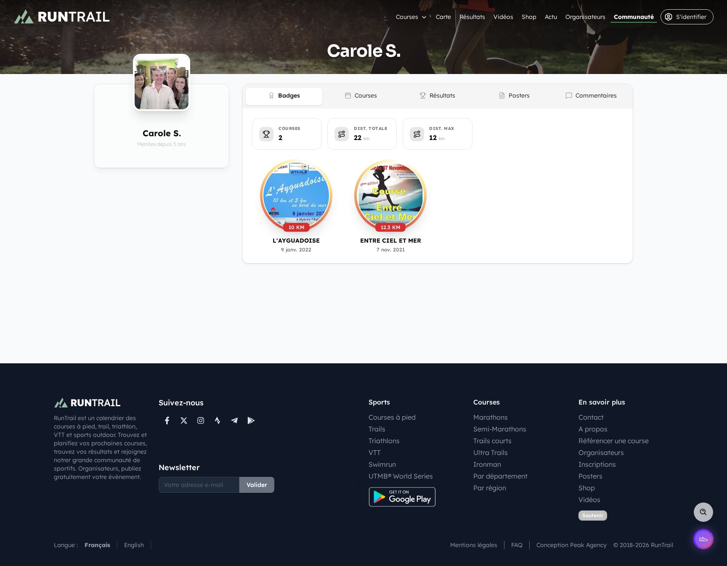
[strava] (217, 420)
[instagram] (200, 420)
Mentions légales (473, 545)
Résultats (472, 17)
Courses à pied (392, 417)
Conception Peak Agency (571, 545)
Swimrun (382, 464)
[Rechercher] (703, 512)
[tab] (284, 96)
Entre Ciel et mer (390, 240)
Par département (500, 476)
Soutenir (592, 515)
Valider (257, 485)
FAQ (517, 545)
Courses (407, 17)
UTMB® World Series (401, 476)
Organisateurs (585, 17)
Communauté (634, 17)
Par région (489, 488)
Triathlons (384, 440)
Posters (590, 476)
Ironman (487, 464)
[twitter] (183, 420)
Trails (377, 429)
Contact (591, 417)
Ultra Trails (490, 452)
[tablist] (437, 96)
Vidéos (503, 17)
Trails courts (492, 440)
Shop (529, 17)
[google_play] (251, 420)
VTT (375, 452)
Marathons (490, 417)
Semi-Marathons (499, 429)
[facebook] (167, 420)
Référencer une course (613, 440)
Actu (551, 17)
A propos (593, 429)
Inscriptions (597, 464)
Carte (443, 17)
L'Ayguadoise (296, 240)
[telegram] (234, 420)
